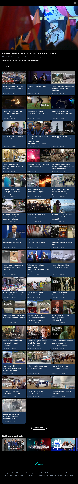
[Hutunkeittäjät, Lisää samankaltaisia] (38, 445)
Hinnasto (69, 473)
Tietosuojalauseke (32, 473)
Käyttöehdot (9, 473)
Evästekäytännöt (42, 476)
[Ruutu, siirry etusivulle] (39, 464)
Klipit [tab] (8, 66)
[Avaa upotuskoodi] (74, 8)
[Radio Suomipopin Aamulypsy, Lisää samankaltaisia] (63, 445)
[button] (39, 28)
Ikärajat (61, 473)
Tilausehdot (20, 473)
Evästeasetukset (56, 476)
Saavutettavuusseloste (49, 473)
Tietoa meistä (68, 476)
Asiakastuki (9, 476)
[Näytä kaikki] (39, 444)
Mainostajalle (19, 476)
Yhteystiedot (30, 476)
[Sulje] (75, 3)
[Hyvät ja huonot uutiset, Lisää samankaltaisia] (14, 445)
